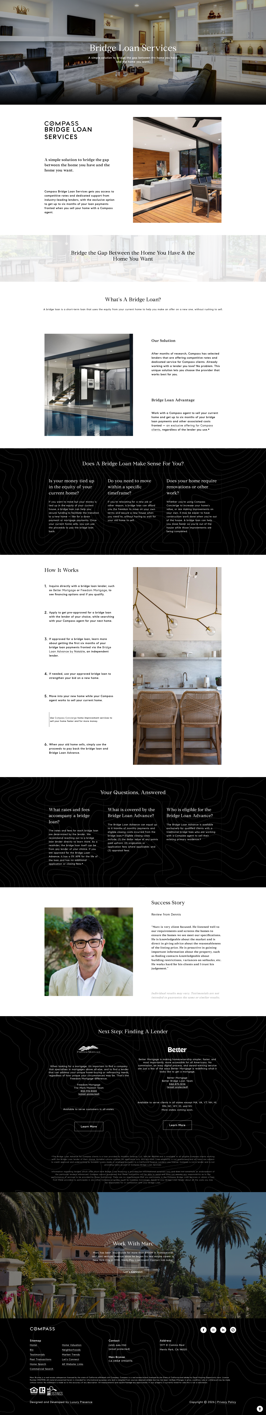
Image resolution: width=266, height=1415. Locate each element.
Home (33, 1345)
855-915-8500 (89, 1090)
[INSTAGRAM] (213, 1330)
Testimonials (37, 1354)
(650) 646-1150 (117, 1345)
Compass (124, 1377)
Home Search (38, 1364)
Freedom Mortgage (94, 590)
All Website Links (72, 1364)
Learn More (89, 1126)
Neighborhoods (71, 1349)
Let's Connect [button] (133, 1272)
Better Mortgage (64, 590)
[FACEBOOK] (203, 1330)
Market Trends (71, 1354)
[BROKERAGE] (233, 1330)
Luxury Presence (81, 1402)
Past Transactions (40, 1359)
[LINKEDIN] (223, 1330)
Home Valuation (72, 1345)
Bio (32, 1349)
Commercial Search (41, 1368)
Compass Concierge (66, 718)
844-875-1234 (177, 1083)
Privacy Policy (226, 1402)
